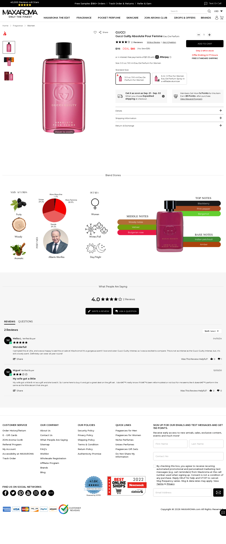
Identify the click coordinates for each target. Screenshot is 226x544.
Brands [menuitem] (206, 17)
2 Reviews (137, 42)
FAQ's (43, 449)
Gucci (120, 32)
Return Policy (85, 449)
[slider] (113, 156)
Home (5, 25)
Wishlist (44, 453)
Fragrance (18, 25)
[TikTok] (43, 492)
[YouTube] (28, 492)
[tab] (169, 110)
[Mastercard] (25, 509)
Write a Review (153, 42)
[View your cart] (222, 18)
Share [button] (105, 32)
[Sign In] (217, 18)
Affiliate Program (49, 463)
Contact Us (46, 435)
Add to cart (205, 43)
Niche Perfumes (124, 439)
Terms (160, 484)
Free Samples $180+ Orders (90, 3)
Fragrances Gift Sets (126, 449)
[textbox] (220, 332)
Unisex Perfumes (124, 444)
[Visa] (16, 509)
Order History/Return (14, 430)
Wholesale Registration (53, 458)
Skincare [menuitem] (132, 17)
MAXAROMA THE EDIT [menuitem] (57, 17)
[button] (96, 32)
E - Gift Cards (9, 435)
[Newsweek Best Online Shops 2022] (127, 486)
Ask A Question (169, 42)
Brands (44, 467)
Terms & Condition (88, 444)
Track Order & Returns (121, 3)
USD (216, 11)
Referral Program (12, 444)
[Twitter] (13, 492)
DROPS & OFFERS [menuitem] (184, 17)
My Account (9, 449)
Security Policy (86, 430)
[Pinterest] (21, 492)
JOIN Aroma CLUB (12, 439)
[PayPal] (44, 509)
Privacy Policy (85, 435)
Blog (42, 472)
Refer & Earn (144, 3)
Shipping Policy (86, 439)
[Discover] (35, 509)
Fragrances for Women (128, 435)
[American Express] (7, 509)
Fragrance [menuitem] (84, 17)
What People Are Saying (54, 439)
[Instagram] (36, 492)
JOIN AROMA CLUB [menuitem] (155, 17)
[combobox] (212, 331)
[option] (133, 79)
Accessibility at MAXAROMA (18, 453)
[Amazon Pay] (53, 509)
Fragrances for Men (126, 430)
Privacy (171, 484)
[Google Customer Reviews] (69, 509)
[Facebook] (5, 492)
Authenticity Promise (89, 453)
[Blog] (51, 492)
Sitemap (45, 444)
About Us (45, 430)
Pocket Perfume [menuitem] (109, 17)
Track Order (9, 458)
